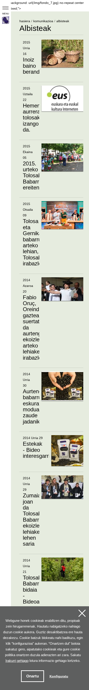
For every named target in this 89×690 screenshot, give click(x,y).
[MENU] (5, 10)
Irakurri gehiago (17, 661)
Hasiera (24, 21)
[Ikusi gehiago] (51, 61)
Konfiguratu (59, 676)
